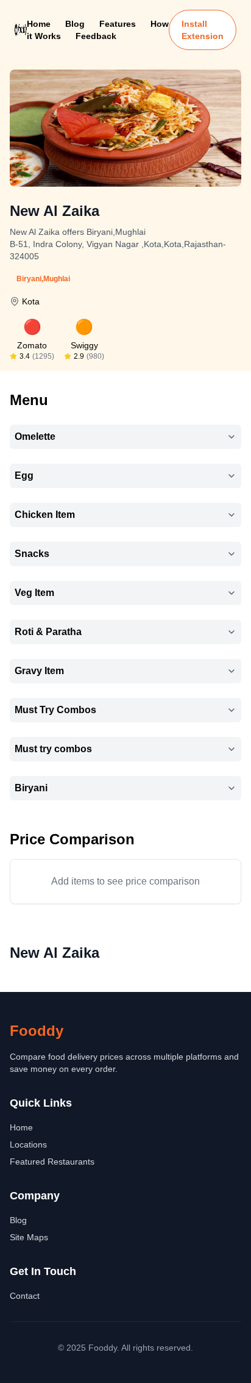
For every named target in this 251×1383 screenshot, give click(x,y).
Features (117, 24)
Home (39, 24)
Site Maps (29, 1237)
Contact (25, 1296)
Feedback (96, 36)
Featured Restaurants (52, 1161)
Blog (75, 24)
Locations (28, 1144)
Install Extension (203, 30)
